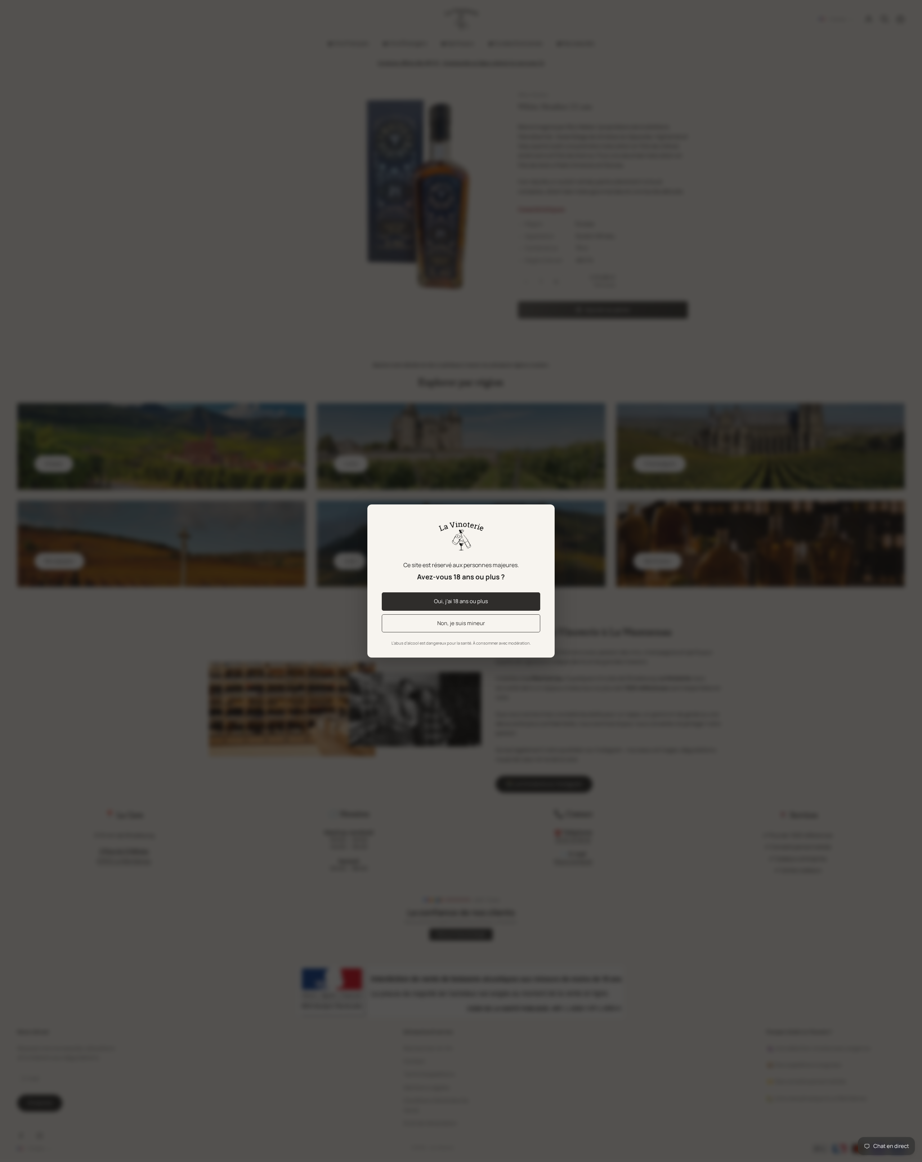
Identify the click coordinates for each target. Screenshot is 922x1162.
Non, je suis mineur (461, 623)
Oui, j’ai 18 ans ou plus (461, 601)
